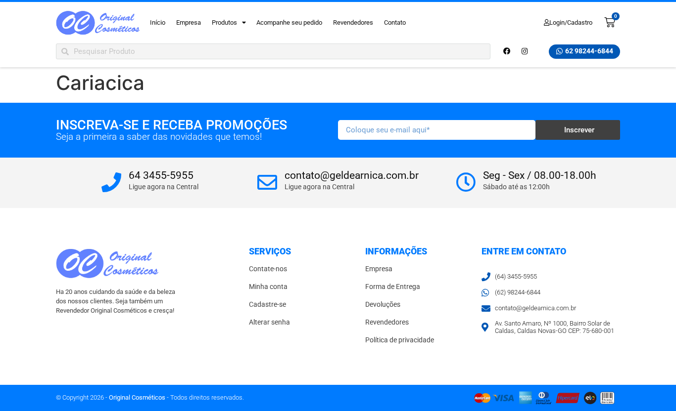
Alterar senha (269, 322)
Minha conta (268, 287)
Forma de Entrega (392, 287)
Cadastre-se (267, 304)
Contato (395, 22)
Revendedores (353, 22)
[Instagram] (524, 51)
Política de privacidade (399, 340)
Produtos (224, 22)
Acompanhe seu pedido (289, 22)
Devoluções (382, 304)
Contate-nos (268, 269)
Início (157, 22)
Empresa (188, 22)
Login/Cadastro (570, 22)
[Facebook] (506, 51)
